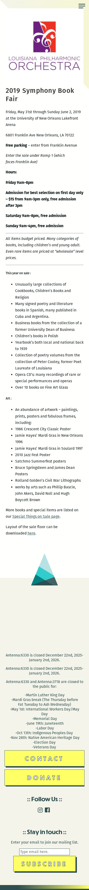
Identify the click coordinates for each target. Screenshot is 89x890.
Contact (44, 758)
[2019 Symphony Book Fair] (45, 83)
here (31, 533)
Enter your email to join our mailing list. (44, 842)
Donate (44, 777)
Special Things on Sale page (36, 516)
